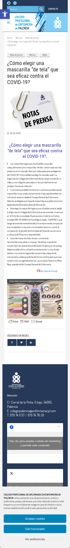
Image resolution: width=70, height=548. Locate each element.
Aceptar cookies (35, 518)
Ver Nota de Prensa (49, 271)
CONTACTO (53, 8)
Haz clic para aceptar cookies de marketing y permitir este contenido (35, 443)
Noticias (18, 37)
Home (9, 37)
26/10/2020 (15, 133)
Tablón (44, 54)
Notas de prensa (32, 37)
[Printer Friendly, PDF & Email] (25, 321)
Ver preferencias (35, 539)
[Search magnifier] (41, 9)
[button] (5, 14)
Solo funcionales (35, 528)
